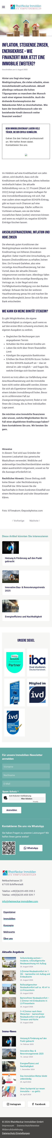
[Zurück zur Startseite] (26, 7)
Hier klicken (26, 799)
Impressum (8, 1125)
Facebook (40, 1104)
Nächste (34, 520)
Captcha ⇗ (39, 801)
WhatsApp (32, 848)
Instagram (15, 1104)
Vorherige (19, 520)
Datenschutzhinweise (28, 1125)
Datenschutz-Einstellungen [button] (16, 1133)
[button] (3, 7)
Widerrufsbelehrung (12, 1129)
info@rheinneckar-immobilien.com (20, 901)
